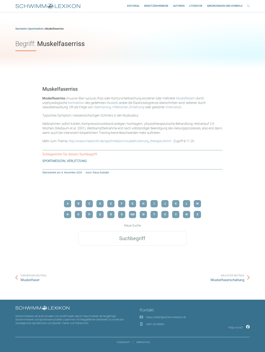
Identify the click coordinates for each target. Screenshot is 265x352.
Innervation (173, 107)
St (143, 214)
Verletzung (77, 161)
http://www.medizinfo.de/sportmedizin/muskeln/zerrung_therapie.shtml (120, 141)
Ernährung (137, 107)
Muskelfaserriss (60, 89)
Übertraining (102, 107)
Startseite (21, 28)
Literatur (195, 5)
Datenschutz (143, 342)
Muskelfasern (186, 98)
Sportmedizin (36, 28)
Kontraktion (76, 103)
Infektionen (120, 107)
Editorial (133, 5)
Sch (133, 214)
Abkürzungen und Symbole (225, 5)
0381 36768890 (155, 324)
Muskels (113, 103)
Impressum (123, 342)
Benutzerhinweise (156, 5)
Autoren (179, 5)
